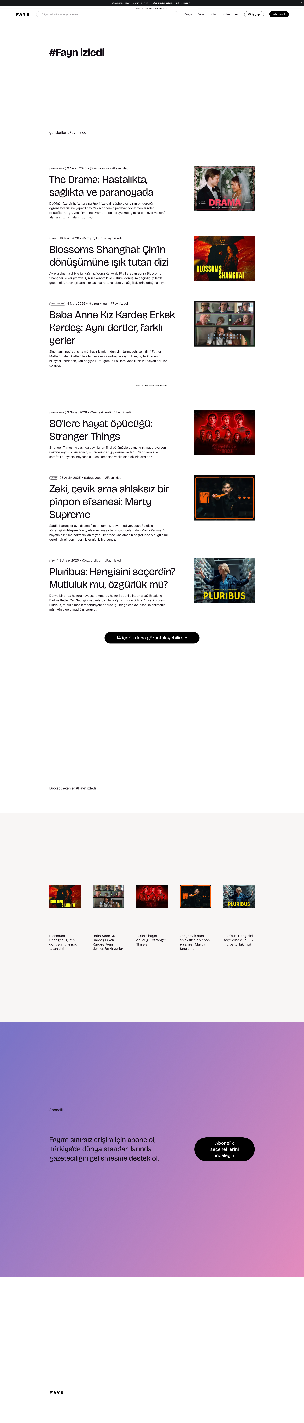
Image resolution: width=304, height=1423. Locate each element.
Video (226, 14)
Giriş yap (254, 14)
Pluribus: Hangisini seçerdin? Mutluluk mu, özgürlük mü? (112, 578)
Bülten (201, 14)
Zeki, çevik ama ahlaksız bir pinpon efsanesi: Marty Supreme (109, 501)
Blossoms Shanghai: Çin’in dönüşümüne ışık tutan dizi (109, 256)
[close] (301, 3)
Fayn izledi (121, 168)
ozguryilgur (101, 168)
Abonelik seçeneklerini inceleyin (224, 1149)
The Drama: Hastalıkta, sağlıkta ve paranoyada (101, 186)
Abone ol (279, 14)
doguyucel (94, 477)
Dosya (188, 14)
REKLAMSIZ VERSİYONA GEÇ (156, 9)
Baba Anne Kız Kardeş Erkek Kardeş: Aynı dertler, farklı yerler (112, 327)
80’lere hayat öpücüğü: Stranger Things (100, 430)
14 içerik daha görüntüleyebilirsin (152, 638)
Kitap (214, 14)
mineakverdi (102, 412)
